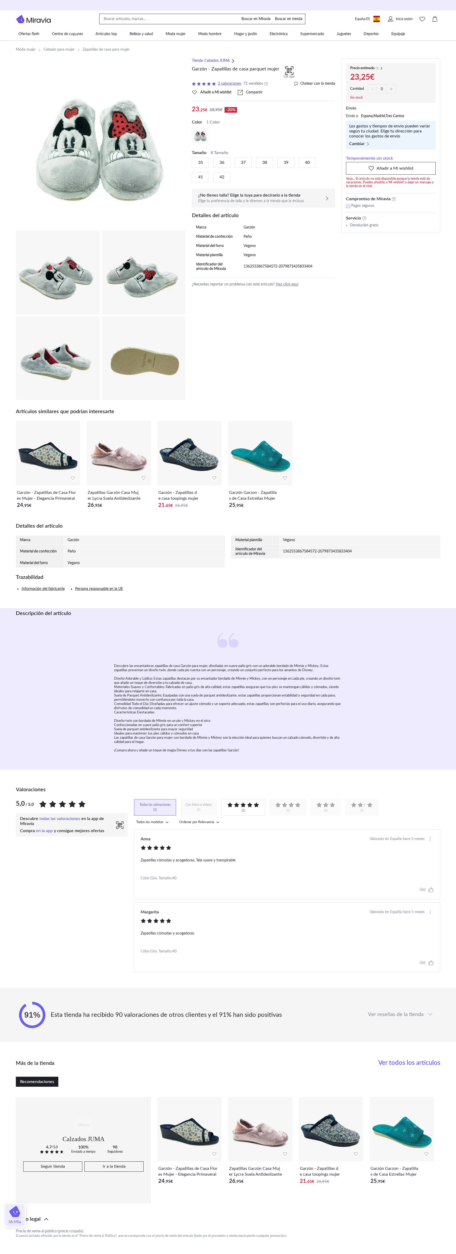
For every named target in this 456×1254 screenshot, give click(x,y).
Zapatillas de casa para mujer (106, 49)
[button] (228, 1219)
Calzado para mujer (59, 49)
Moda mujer (26, 49)
